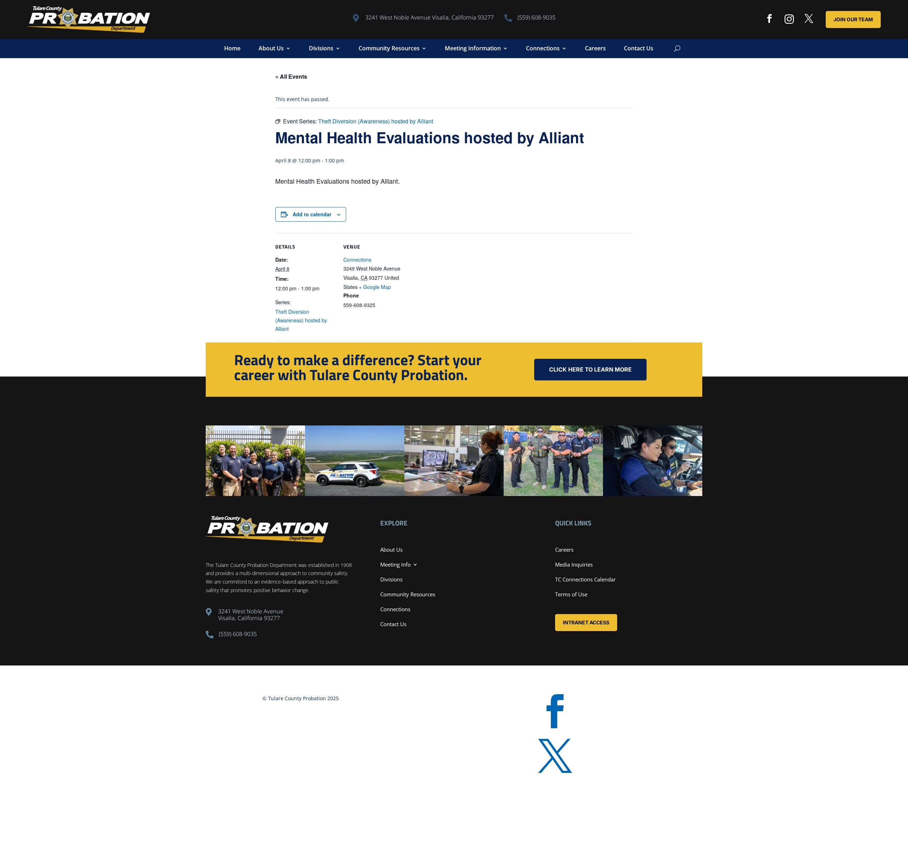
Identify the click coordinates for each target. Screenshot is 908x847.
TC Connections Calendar (585, 579)
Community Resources (389, 48)
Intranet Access (586, 622)
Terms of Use (571, 594)
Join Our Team (853, 19)
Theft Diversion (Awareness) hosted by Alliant (301, 320)
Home (232, 48)
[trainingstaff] (255, 494)
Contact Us (638, 48)
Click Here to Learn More (590, 369)
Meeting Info (395, 564)
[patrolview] (354, 494)
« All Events (291, 76)
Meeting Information (473, 48)
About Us (271, 48)
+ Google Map (375, 286)
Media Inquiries (574, 564)
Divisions (321, 48)
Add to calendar (312, 214)
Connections (543, 48)
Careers (595, 48)
